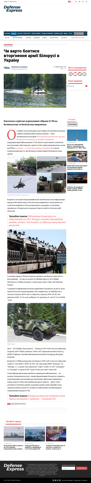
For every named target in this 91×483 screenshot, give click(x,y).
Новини (11, 46)
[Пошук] (85, 33)
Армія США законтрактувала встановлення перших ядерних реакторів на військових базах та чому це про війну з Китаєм (77, 169)
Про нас (7, 37)
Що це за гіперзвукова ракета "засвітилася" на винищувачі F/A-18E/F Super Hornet (76, 147)
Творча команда (17, 37)
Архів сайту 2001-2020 (77, 37)
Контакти (64, 37)
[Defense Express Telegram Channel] (86, 2)
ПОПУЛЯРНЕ (72, 124)
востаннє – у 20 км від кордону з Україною (33, 148)
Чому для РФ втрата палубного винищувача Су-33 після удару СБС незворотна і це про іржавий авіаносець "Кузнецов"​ (35, 449)
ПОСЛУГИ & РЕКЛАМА (67, 480)
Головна (6, 46)
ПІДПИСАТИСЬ (81, 468)
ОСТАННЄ (71, 120)
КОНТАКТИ (84, 480)
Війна (13, 403)
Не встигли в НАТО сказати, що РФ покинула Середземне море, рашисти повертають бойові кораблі (13, 448)
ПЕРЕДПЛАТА (77, 480)
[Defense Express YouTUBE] (80, 2)
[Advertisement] (58, 17)
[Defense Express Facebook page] (76, 2)
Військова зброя (20, 403)
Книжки (44, 37)
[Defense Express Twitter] (83, 2)
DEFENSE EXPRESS (19, 67)
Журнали (28, 37)
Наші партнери (54, 37)
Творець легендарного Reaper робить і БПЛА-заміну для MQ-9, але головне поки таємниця (75, 189)
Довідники (37, 37)
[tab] (71, 119)
